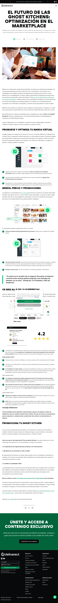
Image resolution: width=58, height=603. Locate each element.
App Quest (45, 569)
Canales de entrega (30, 584)
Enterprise (45, 584)
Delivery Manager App (48, 558)
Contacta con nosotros (30, 562)
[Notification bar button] (10, 2)
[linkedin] (2, 558)
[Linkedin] (32, 508)
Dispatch (45, 562)
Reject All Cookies (29, 305)
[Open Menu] (56, 5)
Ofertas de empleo (29, 560)
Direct (44, 560)
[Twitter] (29, 508)
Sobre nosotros (29, 556)
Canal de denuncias (6, 599)
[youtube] (4, 558)
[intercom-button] (55, 597)
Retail (26, 589)
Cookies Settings (29, 308)
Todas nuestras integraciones (32, 580)
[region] (29, 301)
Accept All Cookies (29, 301)
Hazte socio (28, 593)
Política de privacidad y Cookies (24, 597)
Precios (27, 558)
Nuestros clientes (29, 569)
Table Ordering (46, 567)
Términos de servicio (6, 597)
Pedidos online (29, 587)
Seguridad (40, 597)
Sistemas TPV (28, 582)
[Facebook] (25, 508)
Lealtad (27, 591)
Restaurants (45, 580)
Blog (26, 567)
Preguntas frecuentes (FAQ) (32, 565)
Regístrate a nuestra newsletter (30, 572)
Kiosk (44, 565)
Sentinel (45, 556)
